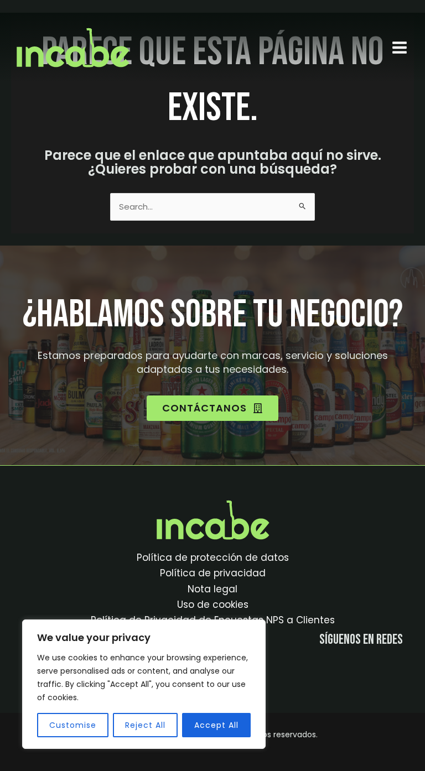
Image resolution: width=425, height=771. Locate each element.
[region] (144, 684)
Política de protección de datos (213, 557)
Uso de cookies (212, 604)
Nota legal (212, 589)
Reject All (145, 725)
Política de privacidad (213, 573)
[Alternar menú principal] (399, 47)
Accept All (216, 725)
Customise (72, 725)
